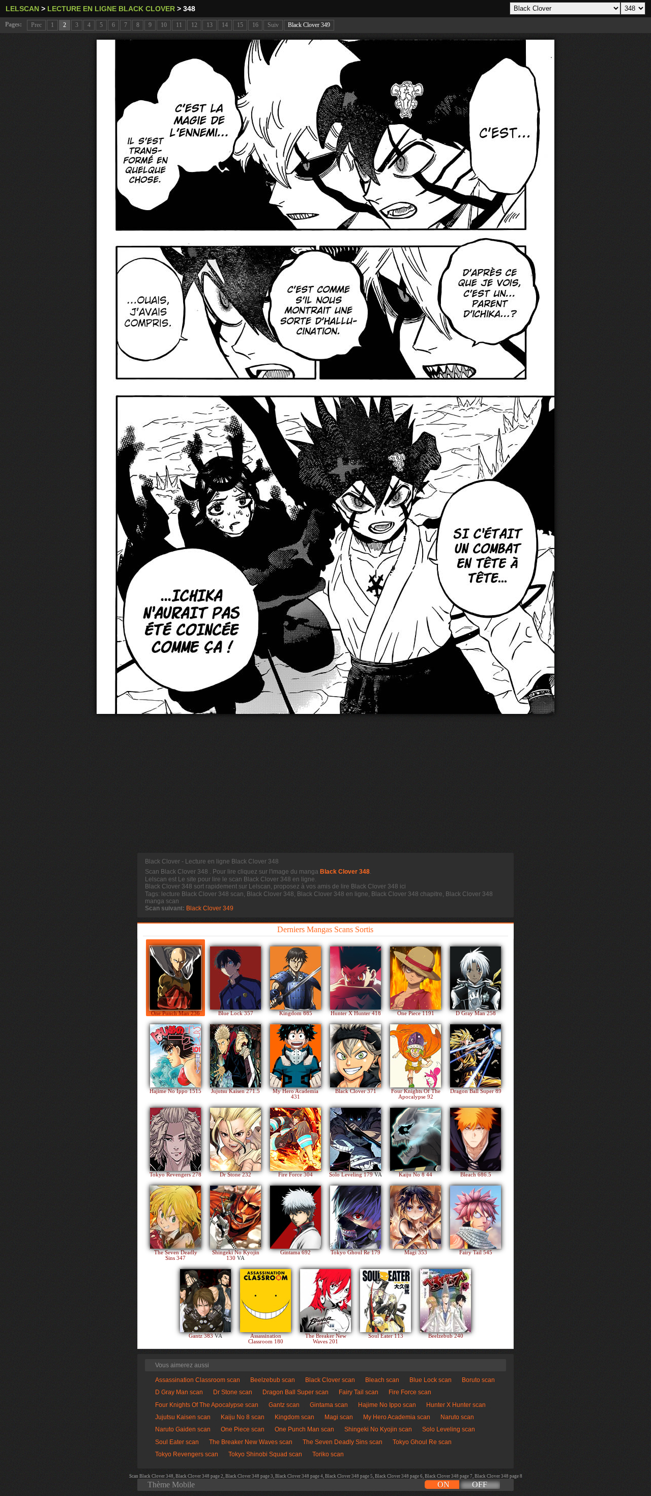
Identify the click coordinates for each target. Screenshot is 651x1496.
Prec (36, 24)
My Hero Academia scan (396, 1417)
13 (209, 24)
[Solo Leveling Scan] (355, 1139)
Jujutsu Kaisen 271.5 (235, 1091)
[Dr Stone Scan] (235, 1139)
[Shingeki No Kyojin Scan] (235, 1217)
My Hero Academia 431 (295, 1094)
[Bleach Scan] (475, 1139)
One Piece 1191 (415, 1013)
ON (443, 1484)
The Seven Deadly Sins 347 (175, 1255)
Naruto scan (457, 1417)
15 (240, 24)
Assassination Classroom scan (197, 1380)
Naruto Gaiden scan (183, 1429)
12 (194, 24)
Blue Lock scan (430, 1380)
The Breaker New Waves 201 (325, 1338)
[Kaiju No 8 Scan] (415, 1139)
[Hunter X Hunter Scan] (355, 978)
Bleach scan (382, 1380)
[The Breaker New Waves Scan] (325, 1300)
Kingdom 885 (295, 1013)
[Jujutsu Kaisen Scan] (235, 1055)
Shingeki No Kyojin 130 (235, 1255)
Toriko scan (328, 1454)
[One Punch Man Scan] (175, 978)
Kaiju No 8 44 (415, 1174)
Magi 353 (415, 1252)
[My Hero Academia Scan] (295, 1055)
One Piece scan (242, 1429)
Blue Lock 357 (235, 1013)
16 (255, 24)
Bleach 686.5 (475, 1174)
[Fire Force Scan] (295, 1139)
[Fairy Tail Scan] (475, 1217)
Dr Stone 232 (235, 1174)
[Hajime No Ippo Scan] (175, 1055)
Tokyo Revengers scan (186, 1454)
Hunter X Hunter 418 (356, 1013)
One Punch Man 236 (175, 1013)
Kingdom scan (294, 1417)
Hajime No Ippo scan (387, 1404)
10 (164, 24)
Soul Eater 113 (385, 1336)
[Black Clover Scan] (355, 1055)
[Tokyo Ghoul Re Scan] (355, 1217)
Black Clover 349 (309, 24)
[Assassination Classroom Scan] (265, 1300)
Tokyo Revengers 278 (175, 1174)
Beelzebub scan (272, 1380)
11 (179, 24)
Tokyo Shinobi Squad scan (265, 1454)
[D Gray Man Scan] (475, 978)
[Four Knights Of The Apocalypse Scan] (415, 1055)
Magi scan (338, 1417)
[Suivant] (325, 377)
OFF (479, 1484)
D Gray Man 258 (476, 1013)
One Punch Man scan (304, 1429)
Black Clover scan (330, 1380)
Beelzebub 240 (445, 1336)
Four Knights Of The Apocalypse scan (206, 1404)
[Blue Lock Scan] (235, 978)
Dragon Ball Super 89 (475, 1091)
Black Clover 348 (345, 871)
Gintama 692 (295, 1252)
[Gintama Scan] (295, 1217)
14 (225, 24)
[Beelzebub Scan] (445, 1300)
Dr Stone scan (232, 1392)
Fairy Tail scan (358, 1392)
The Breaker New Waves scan (250, 1442)
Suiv (273, 24)
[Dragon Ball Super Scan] (475, 1055)
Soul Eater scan (177, 1442)
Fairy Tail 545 (475, 1252)
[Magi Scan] (415, 1217)
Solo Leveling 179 (351, 1174)
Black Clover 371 (355, 1091)
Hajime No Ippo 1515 (175, 1091)
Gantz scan (284, 1404)
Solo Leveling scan (448, 1429)
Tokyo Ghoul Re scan (422, 1442)
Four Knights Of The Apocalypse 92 (415, 1094)
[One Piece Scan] (415, 978)
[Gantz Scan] (205, 1300)
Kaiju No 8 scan (242, 1417)
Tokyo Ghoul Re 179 (355, 1252)
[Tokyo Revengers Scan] (175, 1139)
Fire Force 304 (295, 1174)
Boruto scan (478, 1380)
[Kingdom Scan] (295, 978)
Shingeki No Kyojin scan (378, 1429)
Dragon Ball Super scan (295, 1392)
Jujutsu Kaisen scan (183, 1417)
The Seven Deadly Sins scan (342, 1442)
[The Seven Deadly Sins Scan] (175, 1217)
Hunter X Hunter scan (456, 1404)
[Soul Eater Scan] (385, 1300)
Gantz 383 (202, 1336)
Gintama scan (329, 1404)
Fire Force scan (410, 1392)
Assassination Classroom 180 (265, 1338)
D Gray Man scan (179, 1392)
